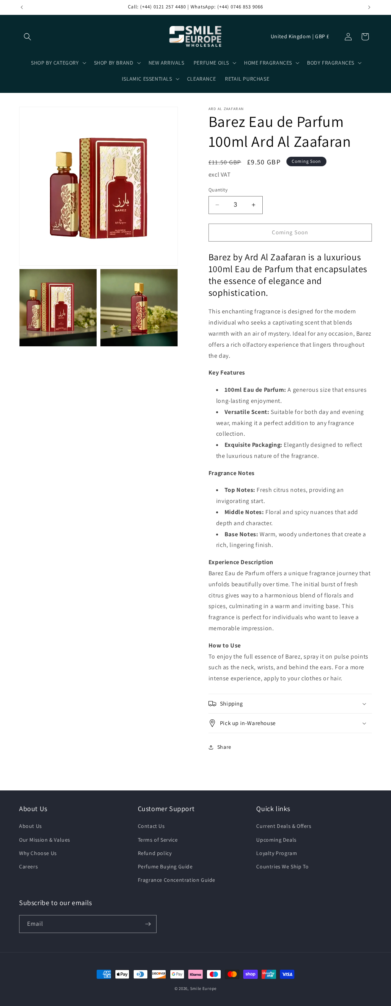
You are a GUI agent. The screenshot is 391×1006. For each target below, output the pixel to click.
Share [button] (224, 746)
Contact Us (151, 826)
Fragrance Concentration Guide (176, 879)
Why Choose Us (38, 853)
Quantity (218, 190)
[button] (27, 36)
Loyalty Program (276, 853)
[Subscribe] (147, 924)
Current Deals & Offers (283, 826)
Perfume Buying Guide (165, 866)
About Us (30, 826)
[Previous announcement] (21, 7)
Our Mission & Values (44, 839)
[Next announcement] (369, 7)
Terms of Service (158, 839)
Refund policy (155, 853)
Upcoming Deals (276, 839)
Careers (28, 866)
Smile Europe (203, 988)
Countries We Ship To (282, 866)
